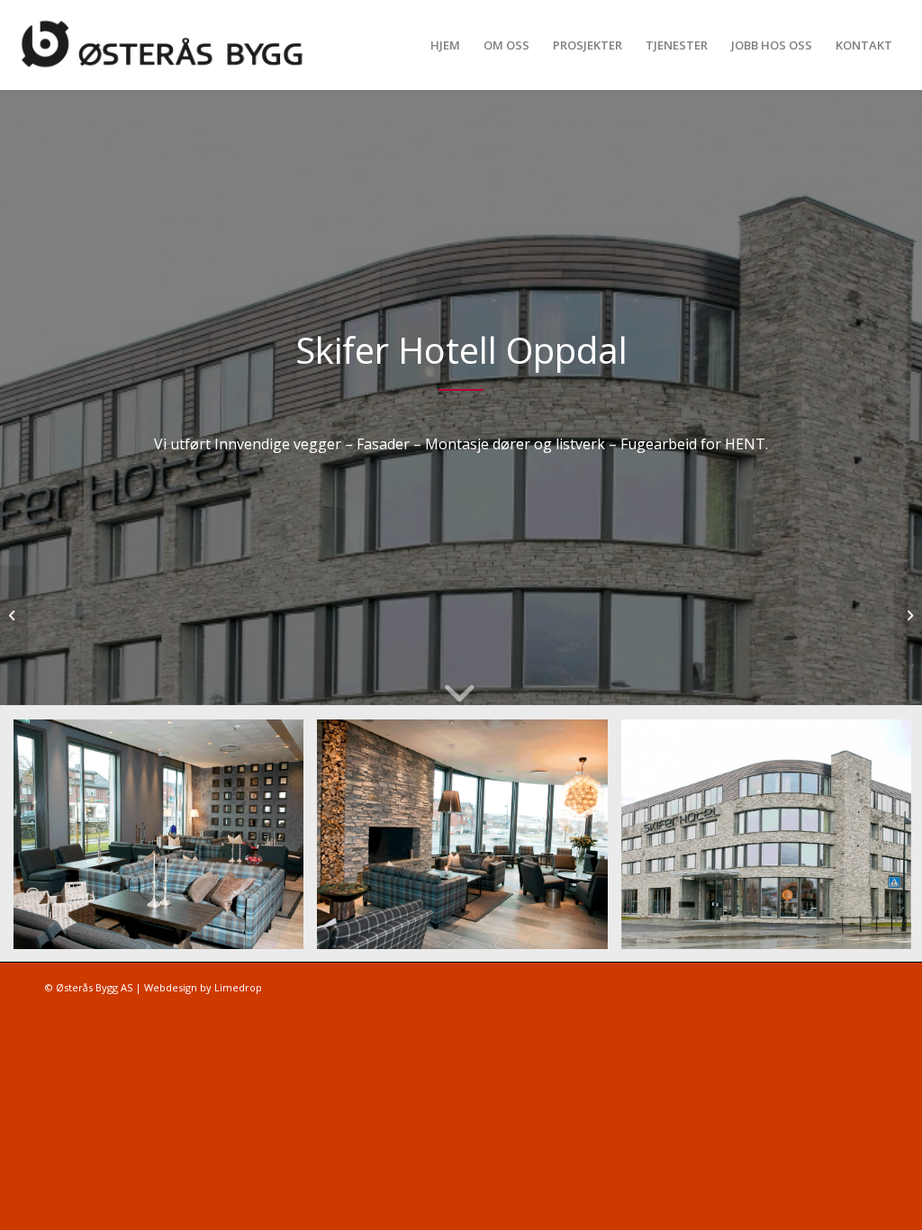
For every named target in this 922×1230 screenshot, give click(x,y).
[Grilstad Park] (908, 615)
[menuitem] (445, 45)
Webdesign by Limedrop (203, 987)
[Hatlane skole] (14, 615)
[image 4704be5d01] (468, 841)
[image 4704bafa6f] (165, 841)
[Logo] (172, 45)
